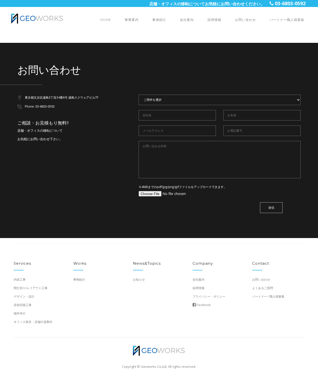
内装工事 (20, 279)
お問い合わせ (245, 20)
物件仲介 (20, 313)
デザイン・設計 (24, 296)
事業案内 (132, 20)
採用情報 (214, 20)
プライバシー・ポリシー (209, 296)
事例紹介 (159, 20)
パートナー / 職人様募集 (268, 296)
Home (105, 20)
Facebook (203, 305)
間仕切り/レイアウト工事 (30, 288)
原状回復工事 (23, 305)
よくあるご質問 (262, 288)
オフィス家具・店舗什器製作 (33, 322)
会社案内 (187, 20)
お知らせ (139, 279)
